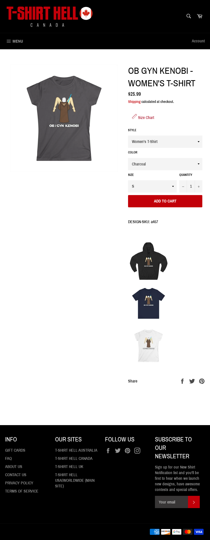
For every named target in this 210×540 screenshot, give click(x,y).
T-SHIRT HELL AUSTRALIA (76, 450)
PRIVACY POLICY (19, 483)
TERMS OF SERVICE (21, 491)
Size (131, 175)
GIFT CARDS (15, 450)
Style (132, 130)
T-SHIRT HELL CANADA (73, 458)
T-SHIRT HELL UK (69, 466)
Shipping (134, 102)
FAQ (8, 458)
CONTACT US (15, 475)
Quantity (185, 175)
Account (198, 41)
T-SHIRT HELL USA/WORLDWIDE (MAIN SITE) (74, 480)
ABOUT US (13, 466)
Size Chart (145, 117)
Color (132, 152)
